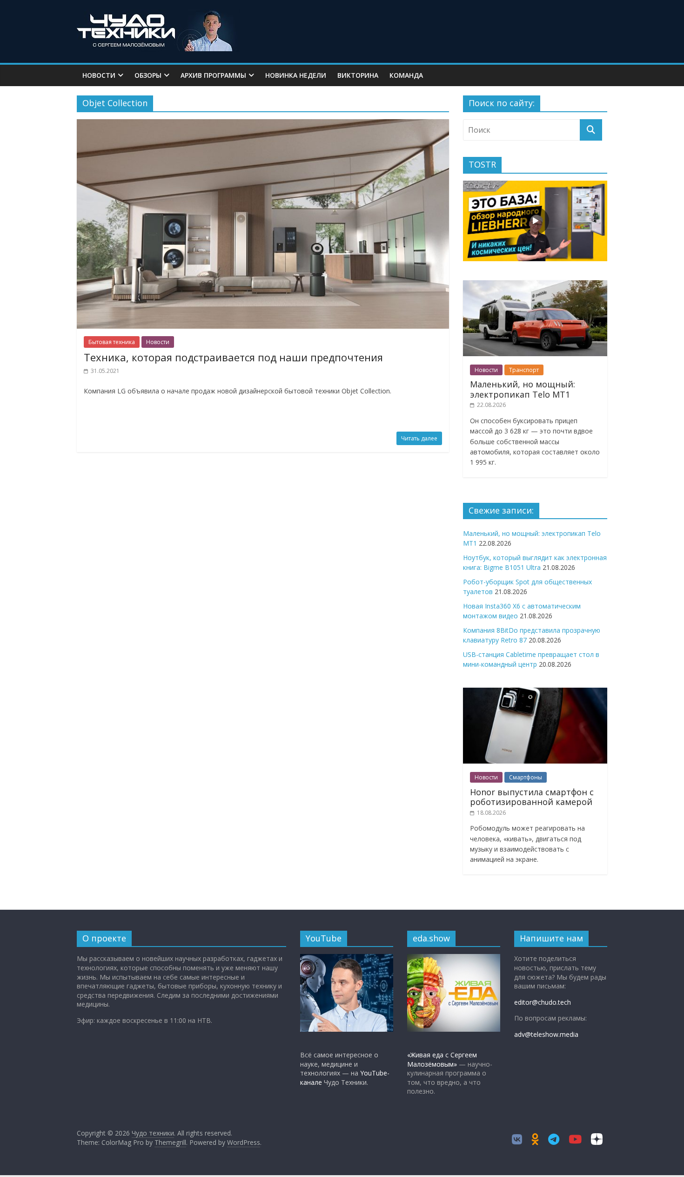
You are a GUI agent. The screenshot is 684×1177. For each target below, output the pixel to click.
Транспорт (524, 370)
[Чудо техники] (158, 15)
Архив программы (213, 75)
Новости (98, 75)
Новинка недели (295, 75)
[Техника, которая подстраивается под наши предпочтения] (263, 125)
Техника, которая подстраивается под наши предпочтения (233, 357)
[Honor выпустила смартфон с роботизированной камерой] (535, 692)
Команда (406, 75)
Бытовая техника (111, 342)
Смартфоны (525, 777)
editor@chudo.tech (542, 1002)
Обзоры (147, 75)
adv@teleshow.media (546, 1034)
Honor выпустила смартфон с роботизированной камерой (532, 797)
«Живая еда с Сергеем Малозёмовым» (442, 1059)
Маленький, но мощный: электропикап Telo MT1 (522, 389)
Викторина (357, 75)
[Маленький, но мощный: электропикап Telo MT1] (535, 285)
